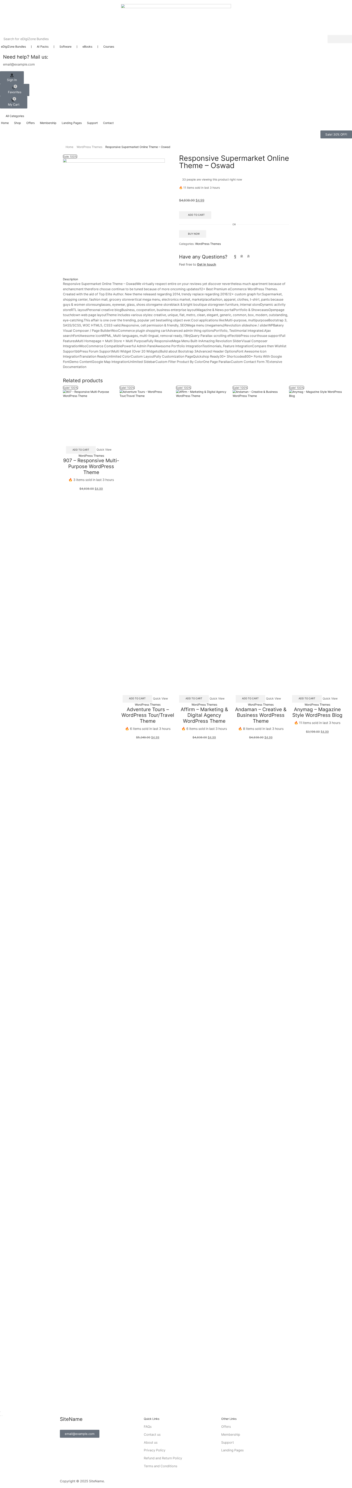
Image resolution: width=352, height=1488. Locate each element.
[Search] (340, 39)
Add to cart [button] (81, 449)
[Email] (255, 256)
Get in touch (206, 264)
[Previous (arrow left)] (0, 1415)
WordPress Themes (89, 147)
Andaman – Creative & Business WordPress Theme (260, 715)
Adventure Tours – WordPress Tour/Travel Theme (147, 715)
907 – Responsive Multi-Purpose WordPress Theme (91, 466)
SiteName (96, 1481)
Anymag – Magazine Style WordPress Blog (317, 712)
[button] (12, 77)
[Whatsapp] (248, 256)
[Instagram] (241, 256)
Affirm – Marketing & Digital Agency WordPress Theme (204, 715)
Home (69, 147)
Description (70, 279)
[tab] (176, 279)
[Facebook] (235, 256)
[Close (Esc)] (0, 1411)
